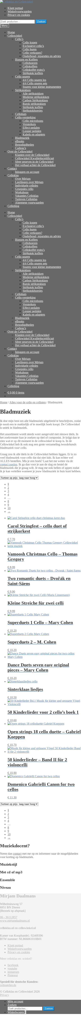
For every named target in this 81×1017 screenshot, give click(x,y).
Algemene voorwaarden (29, 202)
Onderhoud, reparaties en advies (42, 56)
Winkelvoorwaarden (20, 11)
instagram (13, 971)
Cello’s (19, 39)
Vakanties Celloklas (26, 195)
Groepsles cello (24, 189)
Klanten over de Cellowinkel (32, 154)
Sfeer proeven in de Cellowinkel (34, 161)
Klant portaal (15, 8)
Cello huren (30, 49)
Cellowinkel (15, 35)
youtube (12, 968)
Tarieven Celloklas (26, 199)
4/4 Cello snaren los (34, 80)
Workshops (21, 192)
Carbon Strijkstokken (35, 100)
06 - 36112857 (8, 917)
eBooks (19, 141)
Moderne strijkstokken (36, 97)
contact (17, 853)
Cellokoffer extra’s (34, 69)
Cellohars (20, 114)
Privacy (4, 995)
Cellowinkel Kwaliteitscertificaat (34, 158)
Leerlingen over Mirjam (29, 182)
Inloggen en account (27, 172)
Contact (12, 168)
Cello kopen (30, 42)
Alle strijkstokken (33, 93)
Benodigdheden (24, 144)
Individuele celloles (26, 185)
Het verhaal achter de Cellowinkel (35, 165)
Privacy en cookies (19, 14)
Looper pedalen (32, 131)
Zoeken (41, 21)
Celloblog (13, 206)
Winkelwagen (17, 1012)
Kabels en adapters (34, 134)
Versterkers (29, 124)
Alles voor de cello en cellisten (27, 402)
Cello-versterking (25, 117)
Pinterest (13, 975)
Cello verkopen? (32, 52)
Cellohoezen (30, 63)
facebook (13, 965)
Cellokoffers (30, 66)
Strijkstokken (23, 90)
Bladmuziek (22, 137)
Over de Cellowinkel (20, 151)
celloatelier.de (8, 985)
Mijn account (15, 1001)
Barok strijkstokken (34, 103)
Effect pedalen (31, 127)
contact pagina (8, 464)
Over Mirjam (23, 178)
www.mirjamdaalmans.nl (15, 920)
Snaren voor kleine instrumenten (42, 86)
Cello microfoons (33, 120)
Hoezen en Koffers (26, 59)
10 (9, 508)
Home (11, 32)
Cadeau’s (20, 148)
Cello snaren (22, 76)
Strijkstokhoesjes (33, 110)
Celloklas (13, 175)
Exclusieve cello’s (33, 45)
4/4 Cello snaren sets (35, 83)
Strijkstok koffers (33, 73)
